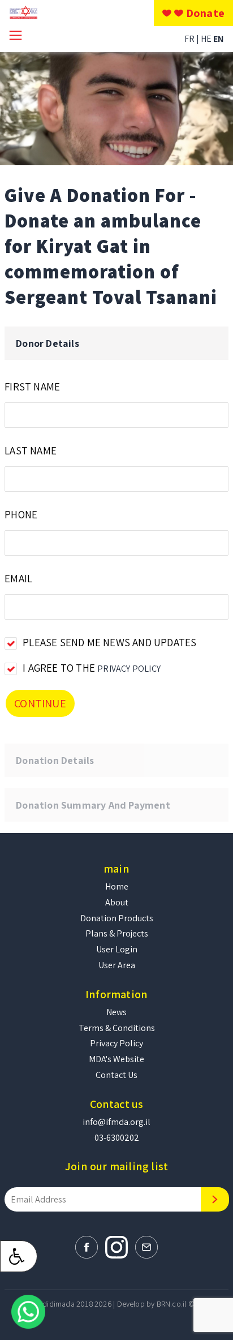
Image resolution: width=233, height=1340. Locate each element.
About (116, 902)
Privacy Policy (129, 669)
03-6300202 (116, 1138)
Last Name (31, 450)
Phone (21, 514)
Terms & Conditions (117, 1028)
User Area (116, 965)
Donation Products (116, 918)
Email (18, 578)
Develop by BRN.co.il (152, 1304)
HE (207, 39)
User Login (116, 949)
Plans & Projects (116, 933)
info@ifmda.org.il (116, 1122)
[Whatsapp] (28, 1311)
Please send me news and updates (109, 642)
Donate (205, 13)
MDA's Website (116, 1059)
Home (116, 886)
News (116, 1012)
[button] (18, 1256)
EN (218, 39)
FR (190, 39)
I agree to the (92, 668)
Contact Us (116, 1075)
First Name (32, 386)
